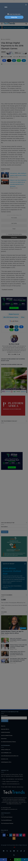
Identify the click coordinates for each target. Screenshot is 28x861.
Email (6, 7)
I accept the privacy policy (14, 14)
